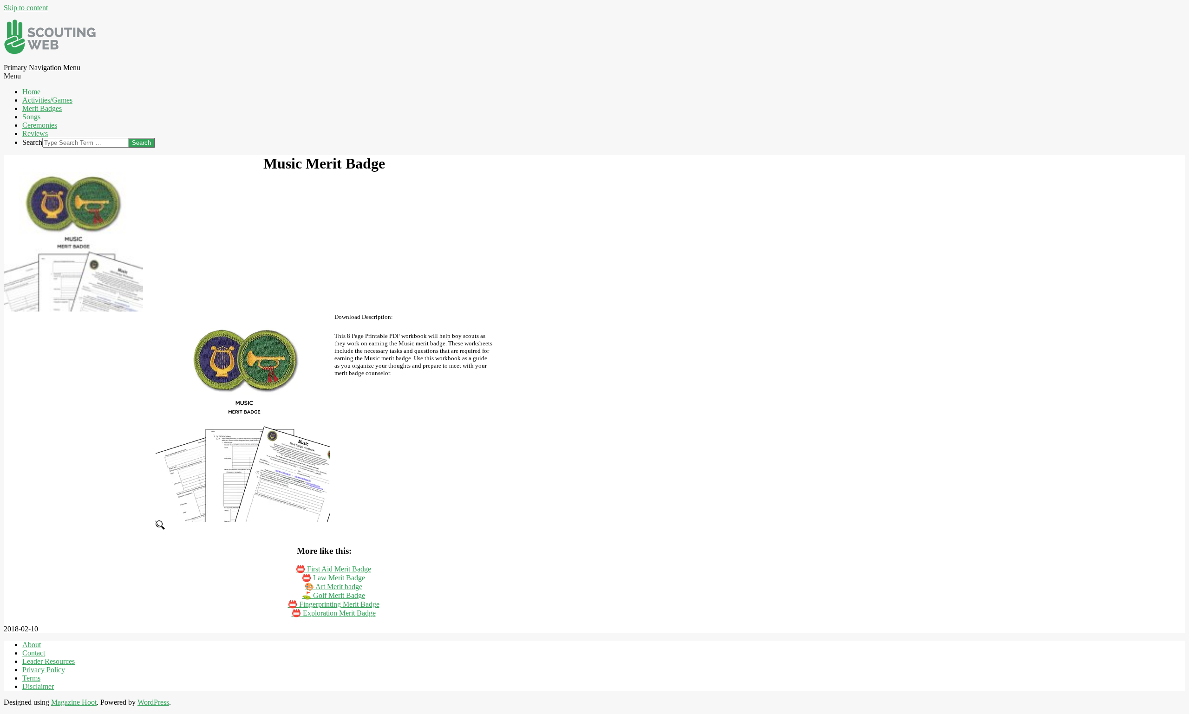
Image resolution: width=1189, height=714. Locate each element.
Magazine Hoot (74, 702)
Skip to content (26, 8)
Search (32, 142)
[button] (243, 526)
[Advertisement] (412, 443)
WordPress (153, 702)
